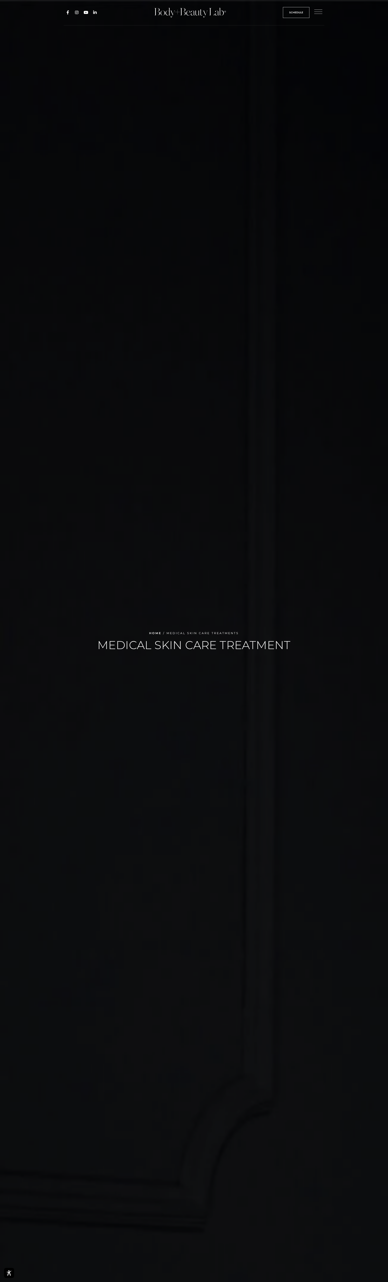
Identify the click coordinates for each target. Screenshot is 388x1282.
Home (155, 633)
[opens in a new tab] (68, 12)
